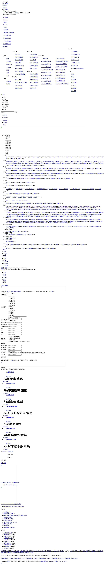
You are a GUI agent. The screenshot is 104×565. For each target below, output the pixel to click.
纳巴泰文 (23, 222)
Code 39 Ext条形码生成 (47, 69)
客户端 (53, 551)
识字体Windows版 (75, 54)
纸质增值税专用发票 (15, 338)
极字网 (20, 552)
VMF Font (10, 451)
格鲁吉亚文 (51, 168)
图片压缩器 (18, 79)
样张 (7, 70)
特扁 (47, 248)
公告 (72, 74)
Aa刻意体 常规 (10, 395)
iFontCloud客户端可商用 (88, 189)
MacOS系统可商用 (29, 189)
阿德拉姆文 (9, 162)
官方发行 (8, 193)
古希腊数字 (40, 219)
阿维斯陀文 (31, 162)
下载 (4, 281)
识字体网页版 (74, 51)
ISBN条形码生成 (60, 58)
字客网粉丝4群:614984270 (44, 558)
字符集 (5, 277)
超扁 (53, 248)
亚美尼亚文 (62, 170)
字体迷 (31, 552)
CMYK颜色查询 (34, 57)
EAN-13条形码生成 (46, 81)
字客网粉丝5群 (7, 44)
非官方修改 (26, 193)
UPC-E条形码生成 (60, 72)
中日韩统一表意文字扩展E (63, 226)
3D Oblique (36, 206)
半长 (22, 248)
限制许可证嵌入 (48, 203)
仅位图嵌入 (39, 203)
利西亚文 (68, 219)
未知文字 (77, 170)
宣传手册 (12, 301)
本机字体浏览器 (19, 71)
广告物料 (12, 300)
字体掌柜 (9, 552)
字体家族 (8, 61)
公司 (4, 255)
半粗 (46, 244)
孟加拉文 (38, 216)
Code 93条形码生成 (46, 72)
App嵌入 (12, 315)
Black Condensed (73, 206)
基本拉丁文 (9, 212)
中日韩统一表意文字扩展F (79, 226)
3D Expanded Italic (22, 206)
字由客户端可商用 (63, 189)
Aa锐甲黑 (6, 541)
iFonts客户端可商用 (75, 189)
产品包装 (12, 298)
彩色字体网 (96, 551)
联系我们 (7, 551)
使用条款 (27, 551)
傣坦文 (41, 163)
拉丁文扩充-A (31, 212)
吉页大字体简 (7, 534)
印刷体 (8, 197)
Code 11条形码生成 (46, 64)
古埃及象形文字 (59, 173)
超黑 (83, 244)
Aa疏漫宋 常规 (10, 417)
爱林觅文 (39, 162)
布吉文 (20, 163)
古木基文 (27, 165)
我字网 (16, 552)
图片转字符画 (18, 85)
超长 (7, 248)
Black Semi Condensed (76, 209)
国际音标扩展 (53, 212)
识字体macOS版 (75, 57)
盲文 (91, 168)
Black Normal (22, 209)
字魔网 (75, 551)
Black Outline (38, 209)
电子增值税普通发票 (15, 336)
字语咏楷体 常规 (8, 524)
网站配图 (12, 303)
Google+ (5, 24)
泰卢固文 (77, 216)
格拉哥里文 (43, 168)
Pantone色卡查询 (34, 65)
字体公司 (8, 67)
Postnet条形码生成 (60, 81)
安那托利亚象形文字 (48, 162)
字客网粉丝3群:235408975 (31, 558)
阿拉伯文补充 (56, 214)
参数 (4, 274)
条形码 (30, 197)
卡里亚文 (75, 219)
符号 (7, 158)
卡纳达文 (84, 216)
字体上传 (73, 79)
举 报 (7, 285)
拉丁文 (84, 168)
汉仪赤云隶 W (7, 512)
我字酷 (91, 551)
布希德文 (27, 163)
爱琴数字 (33, 219)
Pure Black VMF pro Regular (10, 484)
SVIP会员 (73, 88)
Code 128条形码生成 (46, 75)
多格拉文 (64, 163)
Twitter (5, 22)
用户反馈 (73, 91)
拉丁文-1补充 (20, 212)
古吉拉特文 (19, 165)
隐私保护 (32, 551)
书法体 (14, 197)
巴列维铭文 (79, 162)
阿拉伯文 (23, 162)
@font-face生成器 (19, 65)
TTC (20, 200)
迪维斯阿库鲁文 (56, 163)
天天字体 (4, 552)
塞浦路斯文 (15, 170)
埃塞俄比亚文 (17, 173)
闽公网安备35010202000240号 (48, 561)
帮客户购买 (13, 320)
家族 (4, 251)
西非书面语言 (35, 175)
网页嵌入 (12, 313)
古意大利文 (77, 168)
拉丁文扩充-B (42, 212)
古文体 (20, 197)
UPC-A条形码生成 (60, 69)
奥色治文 (8, 178)
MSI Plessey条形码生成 (61, 66)
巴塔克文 (96, 162)
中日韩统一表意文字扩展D (46, 226)
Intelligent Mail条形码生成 (62, 83)
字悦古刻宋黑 (7, 536)
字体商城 (5, 265)
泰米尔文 (69, 216)
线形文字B (47, 170)
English (5, 5)
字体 (7, 58)
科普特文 (67, 173)
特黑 (78, 244)
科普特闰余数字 (83, 219)
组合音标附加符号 (76, 212)
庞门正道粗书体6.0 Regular (10, 522)
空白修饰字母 (64, 212)
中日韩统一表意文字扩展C (29, 226)
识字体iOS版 (74, 65)
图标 (24, 197)
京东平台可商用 (53, 189)
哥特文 (36, 168)
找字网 (87, 551)
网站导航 (5, 46)
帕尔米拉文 (16, 222)
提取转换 (17, 193)
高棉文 (85, 163)
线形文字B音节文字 (11, 219)
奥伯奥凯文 (27, 173)
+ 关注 (2, 269)
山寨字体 (35, 193)
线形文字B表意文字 (23, 219)
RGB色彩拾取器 (34, 62)
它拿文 (65, 214)
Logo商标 (12, 296)
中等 (39, 244)
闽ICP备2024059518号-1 (61, 561)
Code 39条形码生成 (46, 67)
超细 (12, 244)
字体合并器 (18, 62)
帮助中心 (49, 551)
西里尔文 (23, 170)
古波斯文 (12, 165)
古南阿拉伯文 (36, 165)
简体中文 (5, 3)
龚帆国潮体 (6, 546)
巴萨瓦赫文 (50, 173)
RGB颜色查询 (33, 54)
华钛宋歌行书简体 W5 (9, 527)
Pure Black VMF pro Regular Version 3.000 (14, 506)
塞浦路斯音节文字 (94, 221)
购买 (4, 279)
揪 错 (4, 285)
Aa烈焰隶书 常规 (10, 428)
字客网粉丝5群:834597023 (58, 558)
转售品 (12, 312)
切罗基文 (53, 178)
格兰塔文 (92, 163)
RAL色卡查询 (33, 68)
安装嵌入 (8, 203)
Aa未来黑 (6, 548)
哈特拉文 (30, 222)
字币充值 (73, 85)
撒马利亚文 (82, 214)
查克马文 (34, 163)
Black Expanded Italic (26, 207)
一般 (33, 244)
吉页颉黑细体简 (8, 544)
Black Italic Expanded (85, 207)
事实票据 (12, 339)
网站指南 (62, 551)
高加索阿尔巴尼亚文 (27, 168)
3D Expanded (13, 206)
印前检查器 (33, 88)
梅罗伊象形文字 (53, 222)
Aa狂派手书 (7, 539)
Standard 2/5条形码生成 (61, 64)
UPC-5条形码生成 (60, 78)
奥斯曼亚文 (34, 173)
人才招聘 (44, 551)
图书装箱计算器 (34, 76)
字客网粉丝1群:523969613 (7, 558)
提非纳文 (20, 175)
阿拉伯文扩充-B (10, 216)
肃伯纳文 (42, 221)
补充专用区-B (9, 241)
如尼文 (8, 170)
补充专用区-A (9, 238)
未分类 (35, 197)
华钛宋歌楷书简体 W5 (9, 513)
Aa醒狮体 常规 (10, 372)
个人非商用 (98, 189)
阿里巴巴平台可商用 (42, 189)
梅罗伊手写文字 (90, 173)
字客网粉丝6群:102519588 (71, 558)
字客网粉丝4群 (7, 41)
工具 (7, 75)
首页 (4, 272)
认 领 (2, 285)
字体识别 (17, 54)
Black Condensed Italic (85, 206)
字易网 (13, 552)
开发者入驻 (74, 82)
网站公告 (17, 551)
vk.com (5, 27)
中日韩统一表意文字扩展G (13, 231)
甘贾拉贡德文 (78, 163)
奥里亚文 (58, 162)
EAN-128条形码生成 (46, 84)
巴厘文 (72, 162)
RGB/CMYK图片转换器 (21, 82)
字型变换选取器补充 (20, 234)
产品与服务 (22, 551)
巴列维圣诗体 (88, 162)
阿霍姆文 (16, 162)
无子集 (57, 203)
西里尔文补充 (13, 214)
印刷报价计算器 (34, 74)
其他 (19, 158)
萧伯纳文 (54, 170)
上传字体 (5, 261)
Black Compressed (63, 206)
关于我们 (3, 551)
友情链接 (57, 551)
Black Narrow (14, 209)
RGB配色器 (33, 60)
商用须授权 (9, 189)
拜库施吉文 (14, 163)
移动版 (5, 7)
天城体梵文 (29, 216)
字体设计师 (9, 64)
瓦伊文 (27, 175)
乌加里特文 (19, 221)
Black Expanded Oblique (38, 207)
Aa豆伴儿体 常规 (8, 517)
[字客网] (3, 94)
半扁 (38, 248)
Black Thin (94, 209)
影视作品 (12, 308)
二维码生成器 (44, 58)
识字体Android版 (75, 62)
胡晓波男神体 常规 (8, 518)
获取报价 (3, 357)
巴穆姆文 (42, 173)
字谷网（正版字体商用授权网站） (13, 291)
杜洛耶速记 (17, 168)
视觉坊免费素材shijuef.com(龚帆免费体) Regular (15, 515)
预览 (4, 275)
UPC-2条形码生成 (60, 75)
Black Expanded (15, 207)
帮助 (72, 76)
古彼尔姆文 (61, 168)
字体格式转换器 (19, 57)
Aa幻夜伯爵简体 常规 (11, 406)
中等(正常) (29, 248)
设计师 (5, 253)
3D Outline (42, 206)
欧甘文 (97, 168)
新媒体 (12, 307)
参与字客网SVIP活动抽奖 (9, 14)
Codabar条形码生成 (46, 61)
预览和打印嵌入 (19, 203)
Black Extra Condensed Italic (64, 207)
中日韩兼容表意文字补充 (95, 226)
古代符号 (48, 219)
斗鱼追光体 (6, 525)
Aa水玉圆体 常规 (10, 383)
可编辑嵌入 (30, 203)
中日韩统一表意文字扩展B (12, 226)
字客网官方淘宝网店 (9, 32)
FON (25, 200)
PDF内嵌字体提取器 (20, 74)
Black (54, 206)
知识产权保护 (38, 551)
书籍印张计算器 (34, 85)
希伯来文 (32, 214)
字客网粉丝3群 (7, 38)
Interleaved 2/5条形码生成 (62, 61)
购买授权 (8, 376)
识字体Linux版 (75, 60)
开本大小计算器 (34, 82)
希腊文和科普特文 (90, 212)
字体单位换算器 (19, 68)
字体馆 (27, 552)
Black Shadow (86, 209)
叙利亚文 (48, 214)
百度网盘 (6, 29)
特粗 (57, 244)
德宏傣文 (47, 163)
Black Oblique (30, 209)
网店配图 (12, 305)
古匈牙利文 (69, 168)
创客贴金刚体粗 (8, 538)
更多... (43, 165)
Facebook (5, 20)
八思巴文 (65, 162)
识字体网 (83, 551)
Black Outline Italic (47, 209)
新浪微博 (5, 17)
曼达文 (89, 214)
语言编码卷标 (9, 234)
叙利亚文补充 (96, 214)
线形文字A (39, 170)
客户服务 (5, 9)
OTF (13, 200)
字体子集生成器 (19, 60)
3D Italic (30, 206)
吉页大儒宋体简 (8, 533)
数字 (13, 158)
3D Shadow (49, 206)
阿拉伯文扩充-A (20, 216)
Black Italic (74, 207)
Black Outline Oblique (58, 209)
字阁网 (24, 552)
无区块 (11, 228)
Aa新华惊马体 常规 (11, 439)
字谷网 (51, 291)
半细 (28, 244)
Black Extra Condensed (50, 207)
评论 (4, 282)
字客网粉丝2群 (7, 35)
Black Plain (67, 209)
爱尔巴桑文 (9, 168)
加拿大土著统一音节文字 (27, 178)
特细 (18, 244)
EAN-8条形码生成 (45, 78)
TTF (7, 200)
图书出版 (12, 310)
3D (7, 206)
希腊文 (31, 170)
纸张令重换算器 (34, 79)
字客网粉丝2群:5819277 (19, 558)
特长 (12, 248)
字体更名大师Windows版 (77, 68)
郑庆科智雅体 (7, 543)
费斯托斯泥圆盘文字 (58, 219)
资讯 (7, 72)
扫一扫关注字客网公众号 (9, 13)
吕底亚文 (44, 222)
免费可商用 (19, 189)
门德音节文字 (13, 175)
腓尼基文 (70, 163)
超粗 (62, 244)
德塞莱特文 (16, 178)
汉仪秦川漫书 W (8, 520)
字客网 (2, 268)
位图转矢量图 (18, 88)
